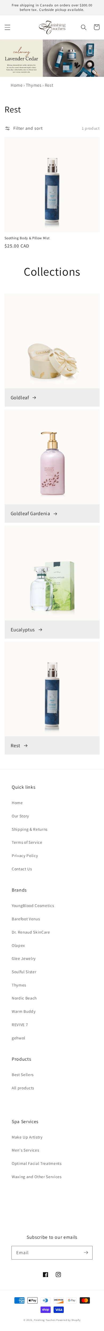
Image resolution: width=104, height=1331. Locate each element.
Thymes (34, 85)
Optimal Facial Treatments (37, 1163)
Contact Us (22, 868)
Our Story (20, 815)
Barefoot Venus (26, 918)
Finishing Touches (44, 1320)
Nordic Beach (24, 998)
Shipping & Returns (29, 829)
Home (17, 85)
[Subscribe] (85, 1252)
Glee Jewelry (24, 958)
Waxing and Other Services (37, 1176)
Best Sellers (23, 1074)
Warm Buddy (24, 1011)
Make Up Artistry (27, 1137)
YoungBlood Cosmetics (33, 905)
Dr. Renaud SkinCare (31, 932)
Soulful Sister (24, 971)
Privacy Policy (25, 855)
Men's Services (25, 1150)
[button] (7, 27)
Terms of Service (27, 842)
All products (23, 1087)
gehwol (18, 1037)
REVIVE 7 (20, 1024)
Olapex (18, 945)
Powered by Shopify (68, 1320)
